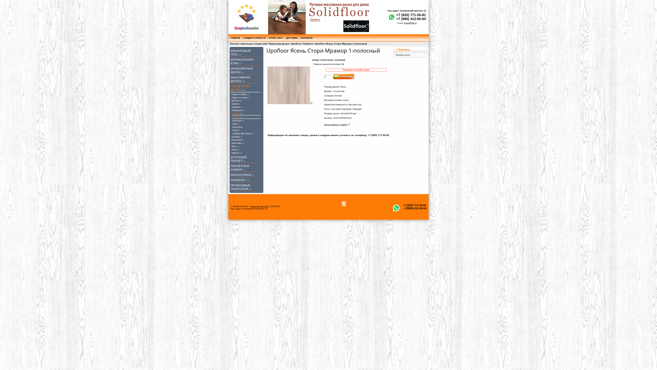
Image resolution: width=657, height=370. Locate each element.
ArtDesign (238, 121)
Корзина (404, 49)
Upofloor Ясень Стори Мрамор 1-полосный (341, 43)
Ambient (308, 43)
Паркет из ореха (240, 97)
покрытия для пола (259, 206)
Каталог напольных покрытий (248, 43)
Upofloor (296, 43)
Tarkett (235, 104)
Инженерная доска (242, 70)
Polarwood (237, 140)
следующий (339, 60)
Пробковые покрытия (241, 187)
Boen (235, 146)
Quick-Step (237, 143)
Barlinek (236, 101)
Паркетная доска (279, 43)
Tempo (236, 130)
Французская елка (242, 61)
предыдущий (326, 60)
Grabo (235, 150)
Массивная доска (240, 79)
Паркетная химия (240, 167)
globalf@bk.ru (410, 23)
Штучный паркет (239, 159)
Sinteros (236, 153)
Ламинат (240, 180)
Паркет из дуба (240, 94)
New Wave (237, 127)
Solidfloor (237, 107)
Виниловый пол (241, 52)
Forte (236, 124)
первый (315, 60)
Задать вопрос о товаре (335, 125)
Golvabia (236, 137)
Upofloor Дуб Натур (243, 133)
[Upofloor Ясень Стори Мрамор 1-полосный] (290, 103)
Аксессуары (242, 175)
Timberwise (238, 110)
